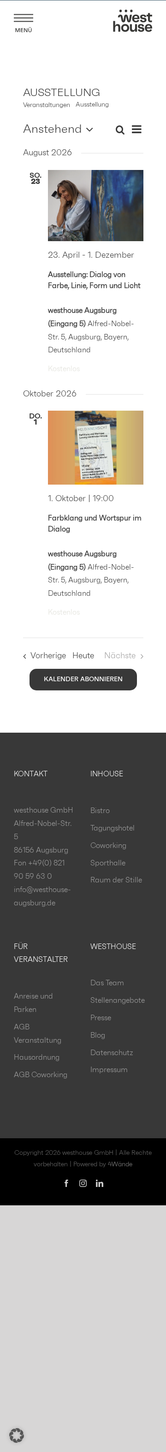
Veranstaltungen (46, 105)
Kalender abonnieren (83, 679)
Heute (83, 656)
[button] (16, 1435)
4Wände (120, 1164)
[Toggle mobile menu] (23, 21)
